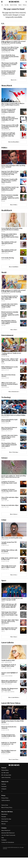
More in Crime (13, 574)
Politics (24, 5)
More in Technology (13, 452)
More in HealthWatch (13, 266)
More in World (14, 329)
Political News (4, 770)
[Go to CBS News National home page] (14, 1)
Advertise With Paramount (8, 832)
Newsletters (4, 814)
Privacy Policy (4, 798)
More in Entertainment (13, 391)
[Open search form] (26, 1)
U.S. (2, 5)
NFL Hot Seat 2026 (6, 775)
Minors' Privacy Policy (6, 807)
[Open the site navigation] (5, 1)
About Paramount (5, 830)
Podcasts (3, 816)
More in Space (13, 636)
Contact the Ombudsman (7, 842)
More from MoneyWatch (13, 141)
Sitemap (3, 823)
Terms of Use (4, 805)
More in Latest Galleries (13, 697)
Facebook (3, 786)
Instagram (3, 788)
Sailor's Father (13, 5)
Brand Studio (4, 821)
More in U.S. (13, 80)
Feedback (3, 840)
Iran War (7, 5)
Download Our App (6, 819)
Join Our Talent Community (8, 835)
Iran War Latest (5, 772)
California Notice (5, 800)
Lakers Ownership (5, 777)
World (20, 5)
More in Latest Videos (13, 759)
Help (2, 837)
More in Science (13, 514)
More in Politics (13, 204)
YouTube (3, 784)
